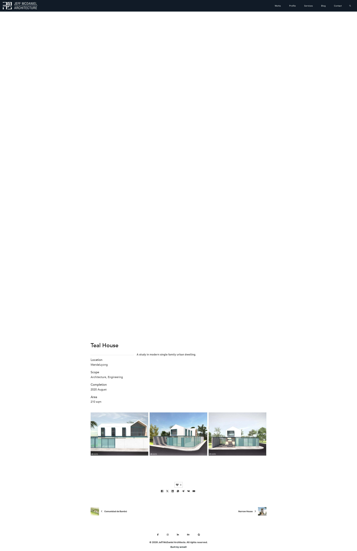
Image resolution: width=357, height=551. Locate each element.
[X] (167, 491)
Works (278, 5)
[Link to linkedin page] (178, 535)
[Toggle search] (350, 6)
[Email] (194, 491)
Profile (292, 5)
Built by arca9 (178, 547)
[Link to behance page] (188, 535)
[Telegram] (183, 491)
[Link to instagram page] (168, 535)
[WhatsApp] (178, 491)
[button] (3, 267)
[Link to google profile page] (199, 535)
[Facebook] (162, 491)
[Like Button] (177, 485)
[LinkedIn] (173, 491)
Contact (338, 5)
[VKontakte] (188, 491)
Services (308, 5)
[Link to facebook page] (158, 535)
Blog (323, 5)
